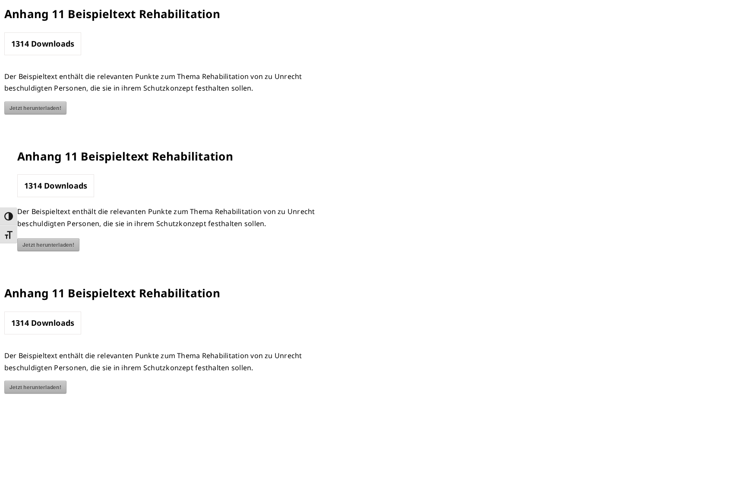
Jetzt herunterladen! (35, 108)
